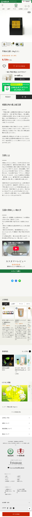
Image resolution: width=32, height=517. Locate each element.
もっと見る (25, 351)
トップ (3, 407)
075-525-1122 (17, 462)
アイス (6, 477)
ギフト (6, 479)
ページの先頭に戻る (16, 412)
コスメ (18, 477)
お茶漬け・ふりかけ (10, 481)
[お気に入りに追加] (4, 66)
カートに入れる (20, 66)
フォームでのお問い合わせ (17, 467)
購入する (22, 79)
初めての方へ (8, 494)
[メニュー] (2, 5)
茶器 (18, 479)
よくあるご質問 (20, 489)
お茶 (6, 476)
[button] (6, 55)
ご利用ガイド (8, 489)
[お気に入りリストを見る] (25, 6)
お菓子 (18, 476)
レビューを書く (16, 271)
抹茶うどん (19, 481)
